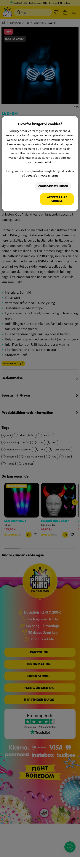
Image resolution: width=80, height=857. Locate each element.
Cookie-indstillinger (53, 186)
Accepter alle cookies (57, 199)
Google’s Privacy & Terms (42, 175)
